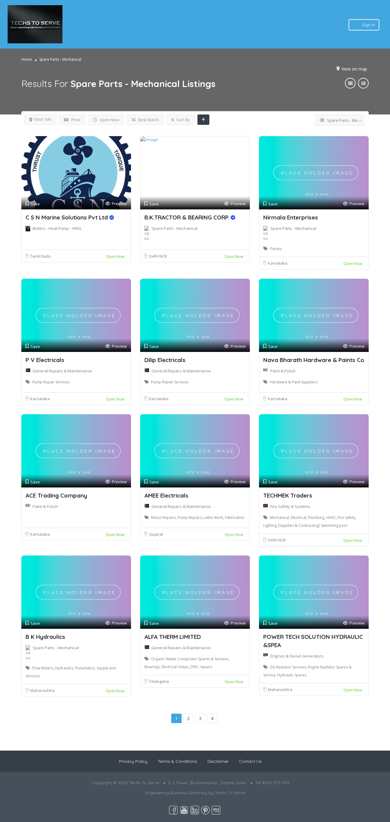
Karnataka (277, 263)
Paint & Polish (283, 371)
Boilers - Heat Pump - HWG (57, 228)
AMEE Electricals (166, 495)
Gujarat (156, 534)
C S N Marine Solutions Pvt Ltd (67, 217)
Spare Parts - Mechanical (174, 228)
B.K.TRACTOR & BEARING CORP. (187, 217)
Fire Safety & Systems (290, 506)
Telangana (159, 681)
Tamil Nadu (40, 256)
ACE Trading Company (56, 495)
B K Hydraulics (45, 636)
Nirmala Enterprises (290, 217)
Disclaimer (218, 761)
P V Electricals (45, 360)
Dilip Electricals (165, 360)
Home (26, 59)
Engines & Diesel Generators (297, 656)
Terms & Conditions (177, 761)
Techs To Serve (230, 792)
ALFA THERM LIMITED (172, 636)
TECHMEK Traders (287, 495)
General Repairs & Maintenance (62, 371)
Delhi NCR (158, 256)
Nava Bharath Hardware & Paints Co (313, 360)
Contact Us (250, 761)
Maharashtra (42, 690)
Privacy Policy (133, 761)
